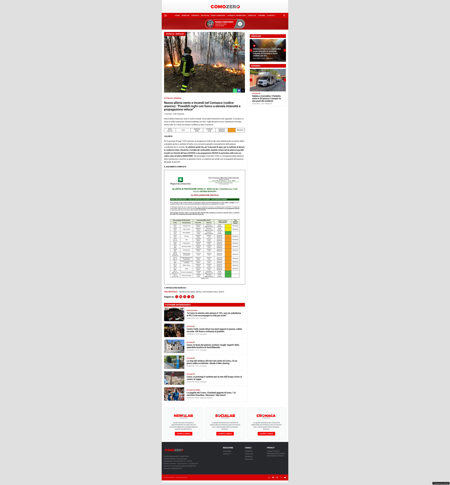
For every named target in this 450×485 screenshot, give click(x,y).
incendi (182, 292)
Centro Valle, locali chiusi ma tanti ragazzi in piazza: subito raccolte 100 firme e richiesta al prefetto (214, 330)
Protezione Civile (210, 292)
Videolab (252, 15)
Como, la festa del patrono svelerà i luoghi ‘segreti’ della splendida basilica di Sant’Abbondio (213, 346)
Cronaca (195, 15)
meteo (199, 292)
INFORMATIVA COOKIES (276, 453)
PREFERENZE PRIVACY (275, 456)
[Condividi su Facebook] (239, 91)
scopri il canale (183, 434)
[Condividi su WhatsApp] (235, 91)
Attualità (168, 98)
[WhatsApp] (176, 296)
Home (177, 15)
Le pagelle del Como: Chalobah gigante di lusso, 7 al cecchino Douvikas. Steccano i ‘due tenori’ (211, 394)
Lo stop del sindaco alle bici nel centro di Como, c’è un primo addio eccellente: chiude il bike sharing (212, 362)
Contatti (271, 15)
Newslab (185, 15)
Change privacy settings (441, 483)
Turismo (261, 15)
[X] (188, 296)
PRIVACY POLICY (273, 451)
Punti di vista (192, 310)
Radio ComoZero (218, 15)
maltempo (190, 292)
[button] (225, 23)
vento (221, 292)
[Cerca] (284, 15)
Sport (197, 390)
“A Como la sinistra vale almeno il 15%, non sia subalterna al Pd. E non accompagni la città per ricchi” (214, 314)
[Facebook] (180, 296)
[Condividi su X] (243, 91)
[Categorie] (166, 15)
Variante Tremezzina (236, 15)
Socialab (205, 15)
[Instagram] (184, 296)
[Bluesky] (192, 296)
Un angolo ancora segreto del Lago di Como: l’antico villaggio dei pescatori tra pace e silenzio (267, 98)
